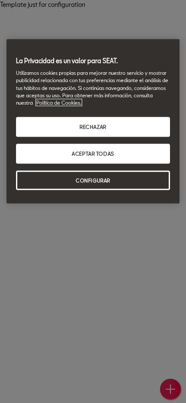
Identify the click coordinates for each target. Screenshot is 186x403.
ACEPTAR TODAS (93, 153)
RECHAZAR (93, 126)
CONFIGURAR (93, 180)
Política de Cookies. (58, 102)
